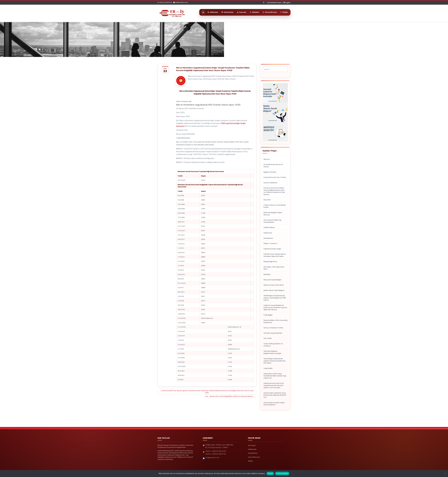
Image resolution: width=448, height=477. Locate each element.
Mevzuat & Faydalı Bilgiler (273, 280)
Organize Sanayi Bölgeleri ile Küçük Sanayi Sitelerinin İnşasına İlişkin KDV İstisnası (275, 307)
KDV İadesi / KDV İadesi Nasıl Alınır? (274, 268)
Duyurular (267, 200)
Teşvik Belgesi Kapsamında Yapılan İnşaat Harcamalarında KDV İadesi (274, 361)
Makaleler (267, 274)
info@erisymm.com (181, 2)
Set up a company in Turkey (273, 328)
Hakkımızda (268, 233)
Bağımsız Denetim (270, 172)
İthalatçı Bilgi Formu (270, 261)
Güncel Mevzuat (254, 457)
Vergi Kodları (268, 368)
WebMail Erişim (276, 2)
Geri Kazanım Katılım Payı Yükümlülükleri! (273, 221)
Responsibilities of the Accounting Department (275, 321)
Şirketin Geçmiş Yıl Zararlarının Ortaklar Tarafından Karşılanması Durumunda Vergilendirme (175, 446)
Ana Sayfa (251, 445)
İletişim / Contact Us (270, 243)
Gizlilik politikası (282, 473)
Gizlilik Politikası (269, 227)
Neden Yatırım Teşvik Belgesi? (274, 290)
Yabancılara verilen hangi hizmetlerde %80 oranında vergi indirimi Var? (275, 376)
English (287, 2)
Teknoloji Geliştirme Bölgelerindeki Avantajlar (272, 352)
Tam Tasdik (268, 338)
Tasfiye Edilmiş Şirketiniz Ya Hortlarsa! (273, 345)
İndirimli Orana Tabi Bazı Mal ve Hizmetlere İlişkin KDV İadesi (275, 255)
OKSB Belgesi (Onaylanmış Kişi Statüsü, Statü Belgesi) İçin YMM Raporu (275, 298)
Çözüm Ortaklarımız (270, 183)
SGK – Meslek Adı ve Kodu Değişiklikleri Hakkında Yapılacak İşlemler (230, 396)
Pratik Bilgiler (268, 315)
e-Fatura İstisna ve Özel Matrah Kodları (275, 206)
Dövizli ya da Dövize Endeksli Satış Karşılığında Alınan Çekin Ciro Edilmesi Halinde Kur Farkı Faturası (274, 191)
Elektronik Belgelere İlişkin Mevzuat (273, 213)
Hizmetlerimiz (268, 238)
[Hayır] (445, 473)
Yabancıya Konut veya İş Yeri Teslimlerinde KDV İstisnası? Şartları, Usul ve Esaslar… (274, 385)
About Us (267, 159)
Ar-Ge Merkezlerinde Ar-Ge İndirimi (273, 165)
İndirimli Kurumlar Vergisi (272, 249)
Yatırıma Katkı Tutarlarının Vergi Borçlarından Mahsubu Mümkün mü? (275, 395)
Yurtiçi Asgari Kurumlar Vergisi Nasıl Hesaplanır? (274, 404)
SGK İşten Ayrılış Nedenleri (273, 333)
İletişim (250, 461)
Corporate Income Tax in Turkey (275, 177)
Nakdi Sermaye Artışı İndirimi (274, 285)
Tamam (270, 473)
